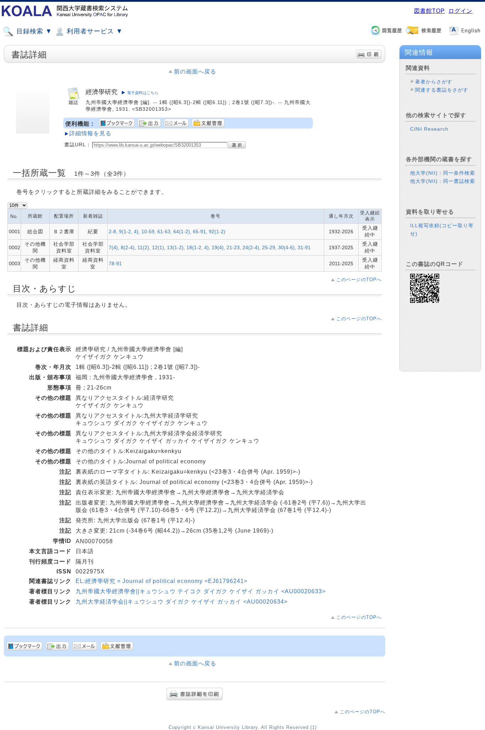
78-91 (115, 263)
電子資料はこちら (142, 93)
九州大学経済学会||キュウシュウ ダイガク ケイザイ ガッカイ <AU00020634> (182, 602)
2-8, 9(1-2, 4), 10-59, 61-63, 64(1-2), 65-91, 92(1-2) (167, 231)
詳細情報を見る (90, 133)
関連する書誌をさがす (441, 90)
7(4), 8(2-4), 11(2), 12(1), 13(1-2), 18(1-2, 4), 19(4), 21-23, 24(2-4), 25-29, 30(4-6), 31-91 (210, 247)
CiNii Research (429, 129)
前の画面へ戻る (195, 72)
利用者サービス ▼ (94, 31)
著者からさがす (433, 82)
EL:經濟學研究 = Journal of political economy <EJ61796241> (161, 581)
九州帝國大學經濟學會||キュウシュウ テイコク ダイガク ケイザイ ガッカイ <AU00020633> (201, 591)
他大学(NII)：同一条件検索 (442, 173)
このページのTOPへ (359, 279)
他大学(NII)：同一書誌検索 (442, 181)
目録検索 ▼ (33, 31)
